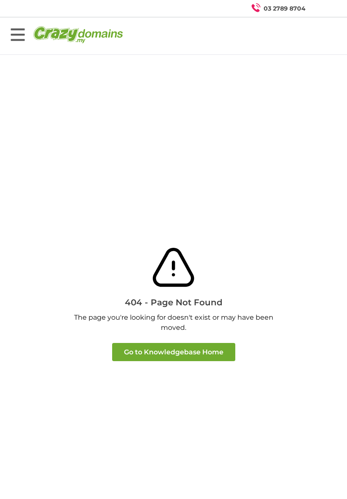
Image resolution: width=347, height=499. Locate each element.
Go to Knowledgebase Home (173, 352)
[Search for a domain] (324, 8)
